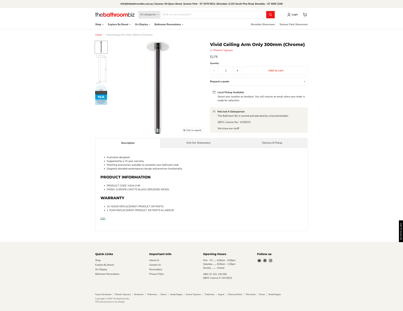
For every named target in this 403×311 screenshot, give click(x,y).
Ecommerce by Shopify (114, 301)
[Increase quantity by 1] (237, 70)
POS (97, 301)
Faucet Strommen (103, 294)
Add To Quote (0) (401, 231)
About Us (154, 260)
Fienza (262, 294)
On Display (141, 24)
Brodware (139, 294)
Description (128, 143)
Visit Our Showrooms (198, 143)
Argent (221, 294)
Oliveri (163, 294)
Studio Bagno (176, 294)
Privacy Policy (156, 274)
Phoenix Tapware (223, 50)
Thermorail (250, 294)
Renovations (155, 269)
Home (98, 34)
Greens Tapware (193, 294)
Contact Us (155, 264)
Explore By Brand (118, 24)
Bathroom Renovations (168, 24)
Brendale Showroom (263, 24)
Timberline (152, 294)
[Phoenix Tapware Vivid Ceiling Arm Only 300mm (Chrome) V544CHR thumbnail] (101, 47)
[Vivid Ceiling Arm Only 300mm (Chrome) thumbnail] (101, 69)
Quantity (214, 63)
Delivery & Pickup (272, 143)
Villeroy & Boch (235, 294)
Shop (98, 24)
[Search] (270, 14)
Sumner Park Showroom (294, 24)
